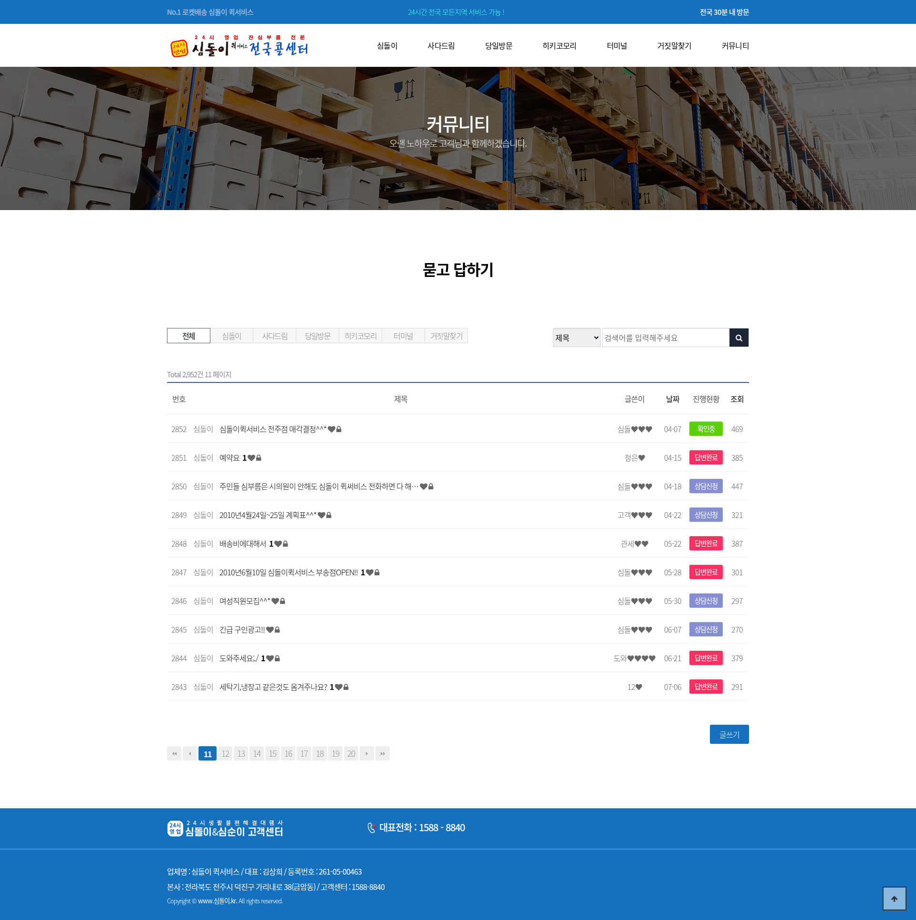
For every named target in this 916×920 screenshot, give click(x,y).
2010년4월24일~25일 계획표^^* (268, 514)
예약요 (232, 457)
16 (288, 753)
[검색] (739, 337)
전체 (188, 335)
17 (304, 753)
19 (335, 753)
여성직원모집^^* (245, 600)
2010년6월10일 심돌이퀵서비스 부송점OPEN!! (291, 572)
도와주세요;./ (242, 658)
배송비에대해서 (246, 543)
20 (351, 753)
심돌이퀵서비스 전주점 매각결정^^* (273, 428)
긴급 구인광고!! (242, 629)
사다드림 (275, 335)
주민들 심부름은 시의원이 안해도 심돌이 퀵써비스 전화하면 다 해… (319, 486)
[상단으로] (894, 898)
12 (225, 753)
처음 (174, 753)
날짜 (672, 398)
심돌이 (231, 335)
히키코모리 (360, 335)
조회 (737, 398)
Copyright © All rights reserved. (224, 900)
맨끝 (382, 753)
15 (272, 753)
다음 (367, 753)
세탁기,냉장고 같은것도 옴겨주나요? (276, 686)
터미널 (403, 335)
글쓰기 (729, 734)
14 (256, 753)
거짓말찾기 (446, 335)
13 (241, 753)
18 (319, 753)
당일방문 (318, 335)
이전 (190, 753)
